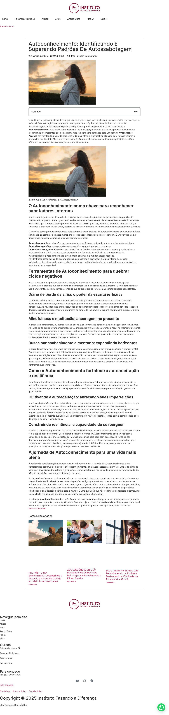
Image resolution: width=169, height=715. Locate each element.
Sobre (2, 627)
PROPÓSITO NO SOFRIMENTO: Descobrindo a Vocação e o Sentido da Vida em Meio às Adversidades (45, 577)
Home (2, 620)
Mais (2, 638)
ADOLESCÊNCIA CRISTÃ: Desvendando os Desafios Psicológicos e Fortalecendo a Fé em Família (84, 574)
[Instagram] (84, 680)
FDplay (3, 635)
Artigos (3, 624)
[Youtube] (77, 680)
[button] (135, 111)
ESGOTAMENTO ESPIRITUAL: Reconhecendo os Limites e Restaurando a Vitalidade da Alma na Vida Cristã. (122, 575)
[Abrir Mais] (107, 19)
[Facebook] (91, 680)
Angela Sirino (5, 631)
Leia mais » (33, 585)
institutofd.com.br (37, 508)
